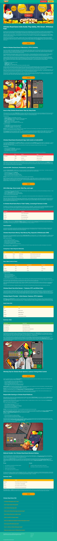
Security (31, 536)
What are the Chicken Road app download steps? (14, 511)
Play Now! (28, 43)
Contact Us (32, 535)
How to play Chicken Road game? (11, 504)
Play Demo (51, 1)
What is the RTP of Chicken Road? (11, 517)
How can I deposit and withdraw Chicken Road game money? (17, 520)
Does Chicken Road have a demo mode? (12, 514)
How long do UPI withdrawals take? (11, 523)
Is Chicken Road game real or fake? (11, 501)
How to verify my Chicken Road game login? (13, 526)
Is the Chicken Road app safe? (10, 507)
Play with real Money (28, 12)
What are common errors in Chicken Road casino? (14, 530)
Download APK (43, 1)
